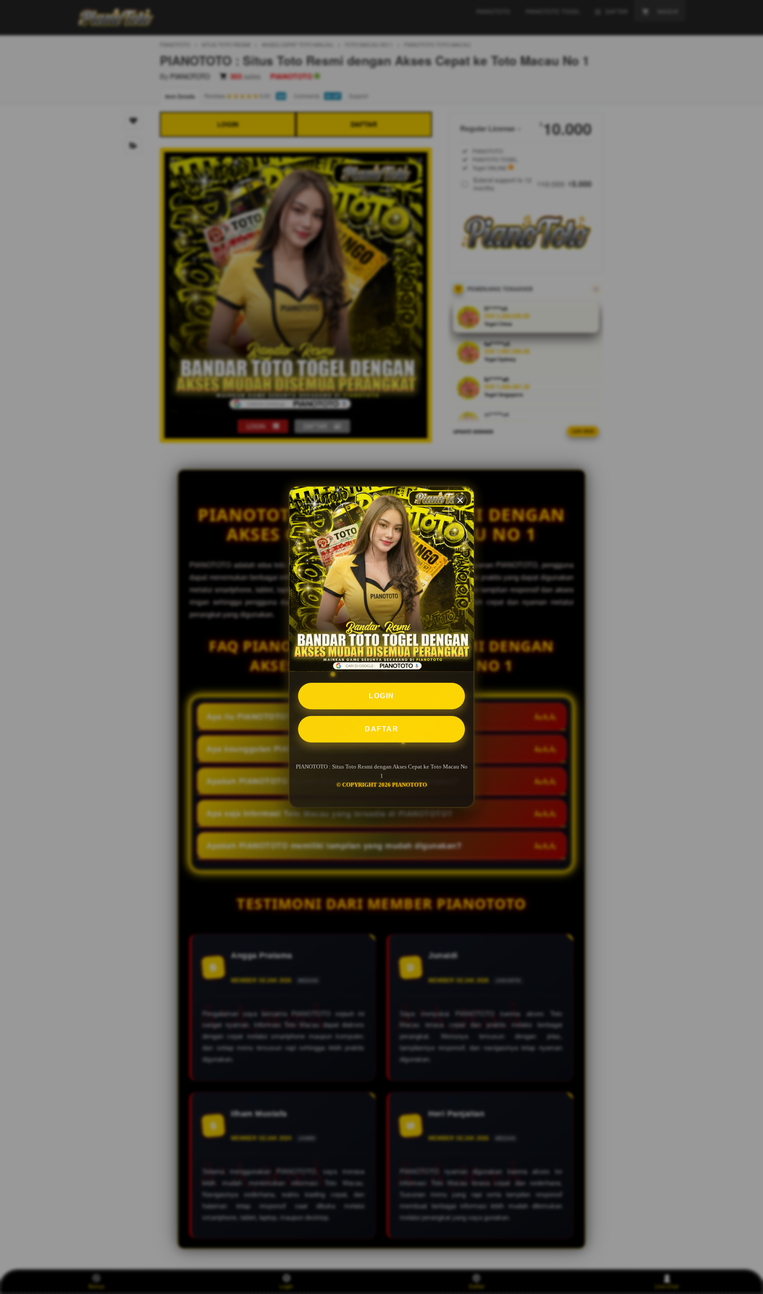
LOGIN (381, 696)
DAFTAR (381, 729)
